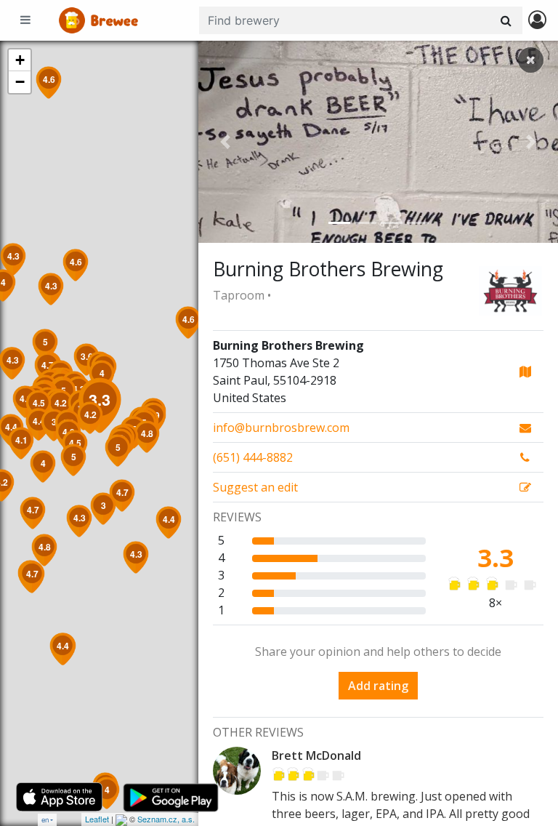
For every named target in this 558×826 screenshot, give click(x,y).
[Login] (537, 21)
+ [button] (20, 60)
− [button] (20, 82)
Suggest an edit (255, 487)
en (45, 820)
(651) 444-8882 (253, 457)
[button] (225, 142)
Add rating (378, 686)
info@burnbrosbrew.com (281, 428)
